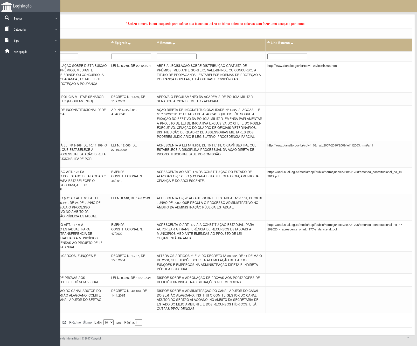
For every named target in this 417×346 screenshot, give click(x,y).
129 (63, 322)
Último (87, 322)
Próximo (75, 322)
